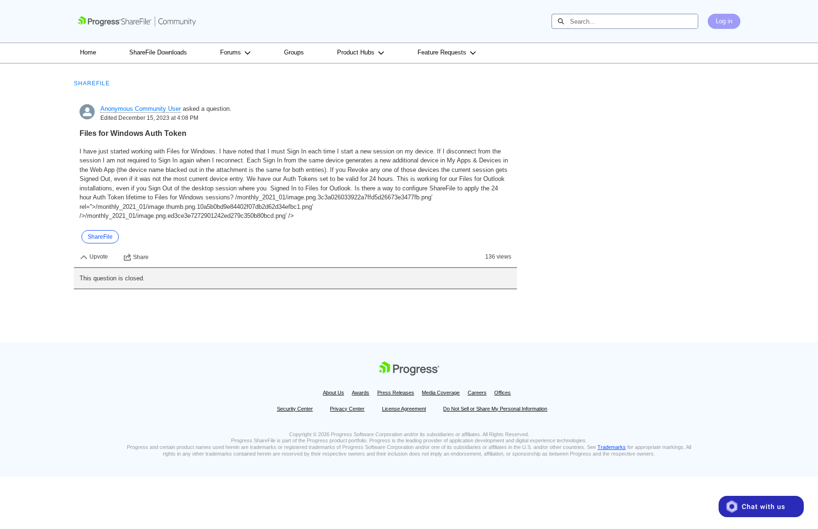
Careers (477, 392)
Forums (230, 52)
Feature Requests (442, 52)
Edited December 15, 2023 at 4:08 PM (149, 118)
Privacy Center (347, 409)
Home (88, 52)
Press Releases (395, 392)
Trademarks (611, 447)
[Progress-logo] (409, 370)
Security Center (295, 409)
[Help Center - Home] (137, 21)
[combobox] (634, 21)
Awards (360, 392)
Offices (502, 392)
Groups (294, 52)
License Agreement (404, 409)
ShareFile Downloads (158, 52)
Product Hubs (355, 52)
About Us (333, 392)
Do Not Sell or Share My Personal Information (495, 409)
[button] (761, 506)
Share (141, 257)
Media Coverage (441, 392)
